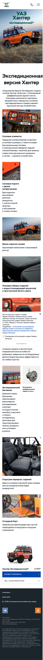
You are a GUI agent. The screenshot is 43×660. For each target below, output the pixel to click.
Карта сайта (6, 597)
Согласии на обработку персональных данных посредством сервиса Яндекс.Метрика (19, 331)
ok (38, 610)
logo (6, 4)
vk (5, 610)
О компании (6, 592)
